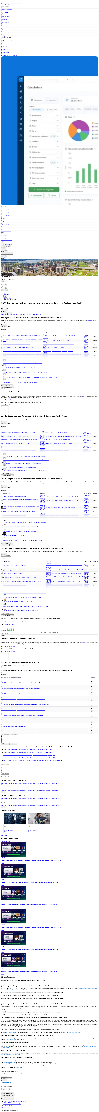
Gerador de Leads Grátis (6, 40)
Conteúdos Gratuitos (5, 215)
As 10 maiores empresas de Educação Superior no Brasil (37, 829)
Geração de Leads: (8, 1063)
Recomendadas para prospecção (26, 314)
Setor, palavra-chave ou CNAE (8, 279)
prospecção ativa (14, 1039)
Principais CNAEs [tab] (21, 665)
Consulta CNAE (4, 49)
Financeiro (20, 783)
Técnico (54, 783)
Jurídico (25, 783)
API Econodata (4, 12)
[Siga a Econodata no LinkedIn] (4, 1090)
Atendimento (10, 783)
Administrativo (4, 783)
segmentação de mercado (74, 1032)
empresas (84, 396)
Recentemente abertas (14, 314)
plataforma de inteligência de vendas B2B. (10, 1054)
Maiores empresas (5, 314)
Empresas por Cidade (8, 1105)
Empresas (6, 294)
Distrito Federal (7, 298)
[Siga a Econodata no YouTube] (9, 1090)
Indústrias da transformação (7, 29)
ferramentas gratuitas (11, 1032)
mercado (90, 320)
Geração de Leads (5, 221)
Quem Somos (4, 235)
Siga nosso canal (6, 841)
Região (2, 283)
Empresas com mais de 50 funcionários (12, 1104)
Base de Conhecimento (6, 231)
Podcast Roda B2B (5, 209)
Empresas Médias (7, 1102)
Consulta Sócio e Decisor (6, 55)
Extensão (3, 43)
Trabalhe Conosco (5, 238)
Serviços (2, 26)
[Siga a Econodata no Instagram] (2, 1090)
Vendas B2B (11, 1053)
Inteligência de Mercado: (9, 1062)
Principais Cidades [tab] (5, 665)
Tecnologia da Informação (46, 783)
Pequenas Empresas (5, 16)
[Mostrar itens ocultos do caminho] (5, 296)
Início (4, 293)
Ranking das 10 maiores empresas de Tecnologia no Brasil (12, 829)
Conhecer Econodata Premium (8, 399)
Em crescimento (37, 314)
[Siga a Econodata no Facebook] (7, 1090)
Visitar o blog (4, 835)
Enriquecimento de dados (6, 212)
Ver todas (14, 55)
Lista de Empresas (5, 46)
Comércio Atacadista (5, 33)
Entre (2, 241)
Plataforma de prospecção (6, 9)
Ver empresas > (5, 633)
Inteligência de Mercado (6, 224)
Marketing (29, 783)
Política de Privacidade (6, 1107)
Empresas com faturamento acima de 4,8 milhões (14, 1101)
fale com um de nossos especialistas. (29, 1026)
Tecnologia (3, 36)
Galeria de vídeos (5, 228)
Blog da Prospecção (5, 218)
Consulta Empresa (5, 52)
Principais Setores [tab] (13, 665)
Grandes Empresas (5, 22)
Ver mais (3, 792)
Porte (2, 286)
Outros (57, 783)
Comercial (15, 783)
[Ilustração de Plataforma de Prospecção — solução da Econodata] (49, 131)
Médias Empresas (5, 19)
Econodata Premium (26, 1073)
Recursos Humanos (35, 783)
